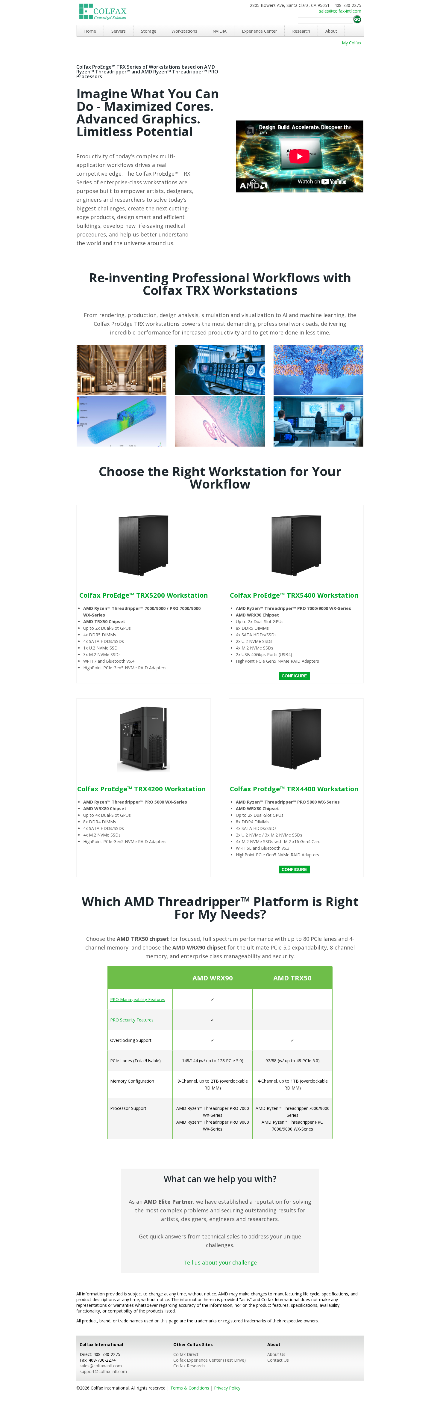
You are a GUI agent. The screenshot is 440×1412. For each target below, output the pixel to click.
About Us (276, 1354)
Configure (294, 675)
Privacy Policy (227, 1388)
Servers (118, 31)
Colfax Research (189, 1366)
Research (301, 31)
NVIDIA (220, 31)
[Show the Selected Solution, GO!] (357, 20)
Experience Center (259, 31)
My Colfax (351, 43)
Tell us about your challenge (220, 1262)
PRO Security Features (132, 1020)
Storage (148, 31)
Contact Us (278, 1360)
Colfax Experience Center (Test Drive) (209, 1360)
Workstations (184, 31)
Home (90, 31)
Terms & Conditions (189, 1388)
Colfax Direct (185, 1354)
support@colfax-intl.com (103, 1371)
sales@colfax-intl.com (340, 11)
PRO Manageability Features (137, 999)
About (331, 31)
